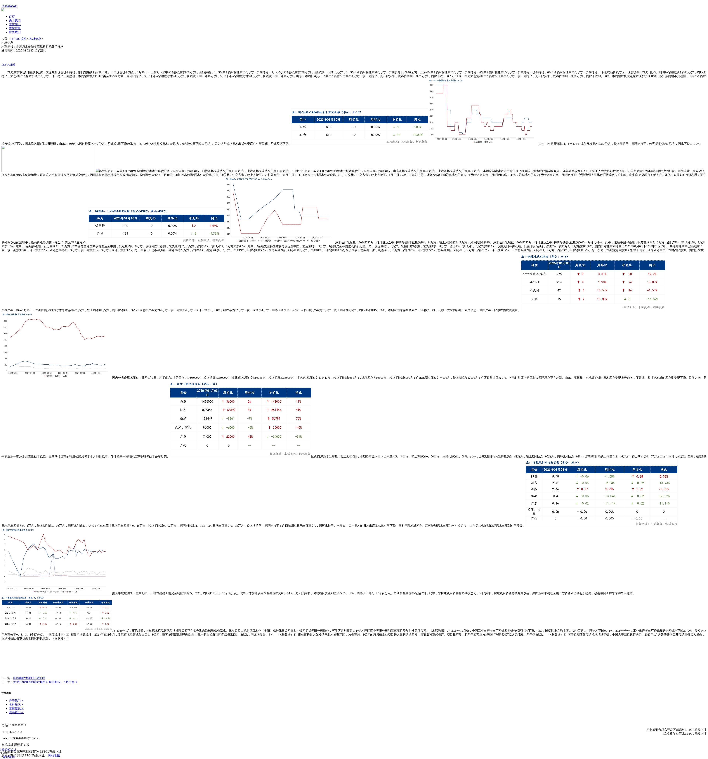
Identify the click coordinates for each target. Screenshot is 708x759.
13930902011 (8, 749)
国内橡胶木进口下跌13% (29, 678)
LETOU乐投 (18, 38)
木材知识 (15, 24)
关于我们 (15, 20)
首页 (12, 16)
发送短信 (9, 756)
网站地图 (54, 755)
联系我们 (15, 32)
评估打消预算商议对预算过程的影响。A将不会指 (45, 682)
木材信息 (15, 28)
